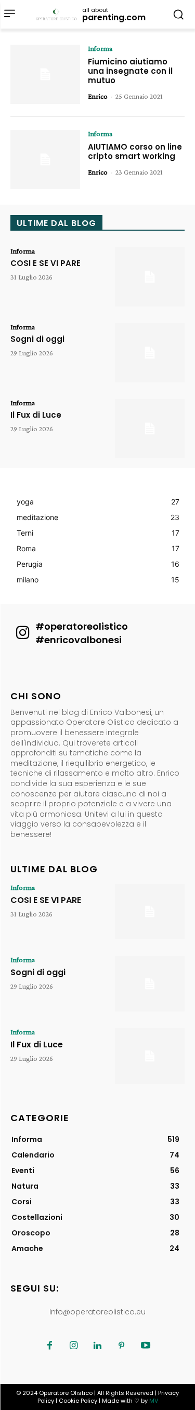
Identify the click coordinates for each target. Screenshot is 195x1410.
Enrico (98, 96)
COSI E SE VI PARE (45, 263)
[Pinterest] (121, 1346)
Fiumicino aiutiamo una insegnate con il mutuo (130, 71)
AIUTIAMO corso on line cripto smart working (135, 151)
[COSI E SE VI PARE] (150, 277)
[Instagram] (73, 1346)
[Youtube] (145, 1346)
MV (153, 1400)
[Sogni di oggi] (150, 352)
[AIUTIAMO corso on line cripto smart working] (45, 159)
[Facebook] (50, 1346)
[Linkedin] (97, 1346)
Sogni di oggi (37, 339)
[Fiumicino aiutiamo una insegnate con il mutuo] (45, 74)
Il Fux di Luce (35, 414)
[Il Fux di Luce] (150, 428)
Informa (100, 48)
